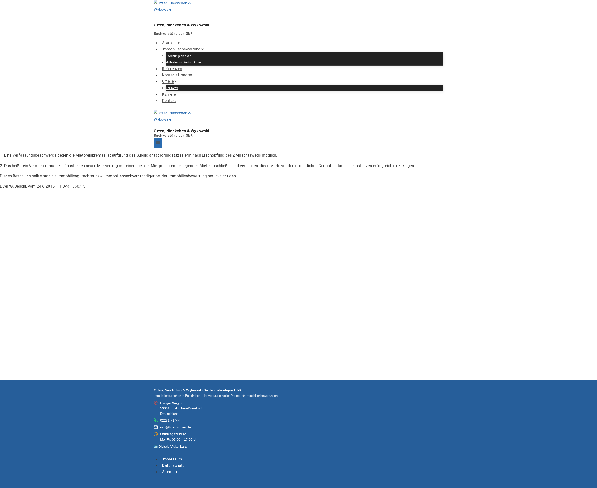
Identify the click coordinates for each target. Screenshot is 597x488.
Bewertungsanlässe (178, 56)
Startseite (171, 42)
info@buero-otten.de (175, 427)
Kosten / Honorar (177, 75)
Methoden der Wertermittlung (184, 62)
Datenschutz (173, 465)
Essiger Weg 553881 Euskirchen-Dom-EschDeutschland (181, 408)
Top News (172, 88)
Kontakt (169, 100)
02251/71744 (170, 420)
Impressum (172, 459)
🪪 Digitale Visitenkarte (171, 446)
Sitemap (169, 471)
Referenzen (172, 68)
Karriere (169, 94)
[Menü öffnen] (158, 143)
